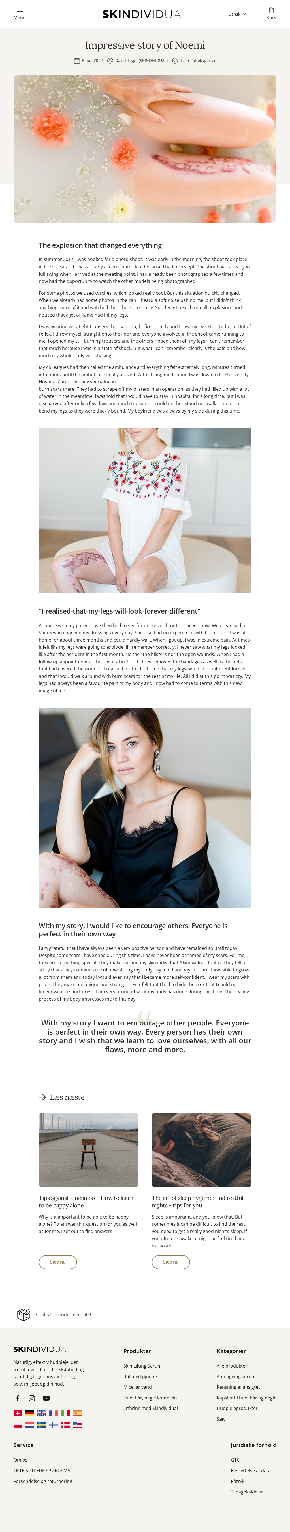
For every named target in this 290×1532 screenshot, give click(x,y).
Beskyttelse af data (251, 1470)
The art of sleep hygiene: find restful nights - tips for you (197, 1201)
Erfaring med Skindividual (150, 1408)
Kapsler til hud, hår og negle (246, 1398)
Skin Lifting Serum (142, 1366)
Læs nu (58, 1262)
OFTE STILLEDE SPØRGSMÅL (43, 1470)
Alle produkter (232, 1366)
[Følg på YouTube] (46, 1398)
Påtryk (237, 1481)
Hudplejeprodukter (237, 1408)
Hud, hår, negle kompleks (150, 1398)
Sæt (221, 1419)
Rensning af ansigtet (238, 1387)
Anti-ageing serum (236, 1376)
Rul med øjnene (140, 1376)
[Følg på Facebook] (17, 1398)
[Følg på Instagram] (32, 1398)
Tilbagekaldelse (247, 1492)
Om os (20, 1460)
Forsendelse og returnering (43, 1481)
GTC (235, 1460)
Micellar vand (137, 1387)
